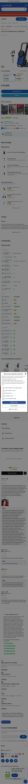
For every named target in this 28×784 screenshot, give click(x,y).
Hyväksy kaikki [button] (14, 402)
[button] (14, 409)
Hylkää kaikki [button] (14, 405)
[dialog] (14, 392)
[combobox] (25, 374)
